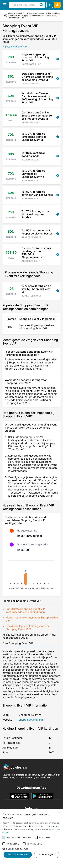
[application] (31, 573)
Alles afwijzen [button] (46, 854)
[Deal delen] (49, 5)
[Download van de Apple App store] (19, 796)
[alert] (31, 835)
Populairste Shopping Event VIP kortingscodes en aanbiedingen (25, 610)
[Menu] (4, 5)
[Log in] (57, 5)
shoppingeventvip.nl (31, 719)
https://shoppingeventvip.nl (16, 46)
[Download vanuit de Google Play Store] (42, 796)
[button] (31, 848)
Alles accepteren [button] (18, 854)
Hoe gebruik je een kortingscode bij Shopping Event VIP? (27, 627)
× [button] (59, 812)
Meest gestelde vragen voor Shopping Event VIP (33, 619)
